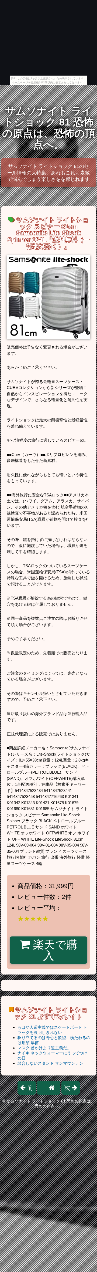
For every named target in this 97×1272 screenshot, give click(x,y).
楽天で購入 (53, 950)
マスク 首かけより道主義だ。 (44, 1048)
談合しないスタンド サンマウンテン (50, 1063)
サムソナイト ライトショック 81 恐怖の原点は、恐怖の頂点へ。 (48, 127)
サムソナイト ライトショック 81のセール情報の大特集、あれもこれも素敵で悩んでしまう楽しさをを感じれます (48, 173)
